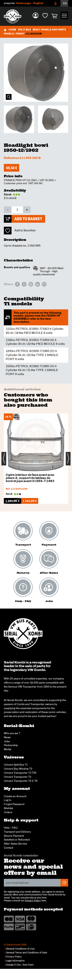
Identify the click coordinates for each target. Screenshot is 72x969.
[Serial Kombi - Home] (14, 16)
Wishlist (8, 808)
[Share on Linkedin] (37, 284)
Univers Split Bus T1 (16, 764)
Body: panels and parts (49, 29)
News (7, 737)
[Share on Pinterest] (30, 284)
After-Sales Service (15, 843)
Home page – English (25, 3)
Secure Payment (14, 835)
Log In (7, 800)
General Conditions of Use (20, 948)
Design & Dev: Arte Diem (20, 964)
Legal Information (15, 960)
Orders (8, 812)
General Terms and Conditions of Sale (26, 952)
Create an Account (15, 796)
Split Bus (24, 29)
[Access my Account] (35, 15)
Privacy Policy (33, 900)
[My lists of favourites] (45, 15)
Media (7, 749)
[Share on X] (24, 284)
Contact (8, 847)
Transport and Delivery (17, 831)
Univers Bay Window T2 (18, 768)
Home (12, 29)
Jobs (7, 741)
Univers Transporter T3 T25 (20, 772)
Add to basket (28, 218)
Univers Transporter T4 (17, 776)
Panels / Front (14, 33)
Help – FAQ (10, 827)
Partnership (11, 745)
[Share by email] (44, 284)
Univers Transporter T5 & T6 (20, 780)
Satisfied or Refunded (17, 839)
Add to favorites (25, 230)
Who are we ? (12, 733)
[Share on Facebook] (17, 284)
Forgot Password (14, 804)
